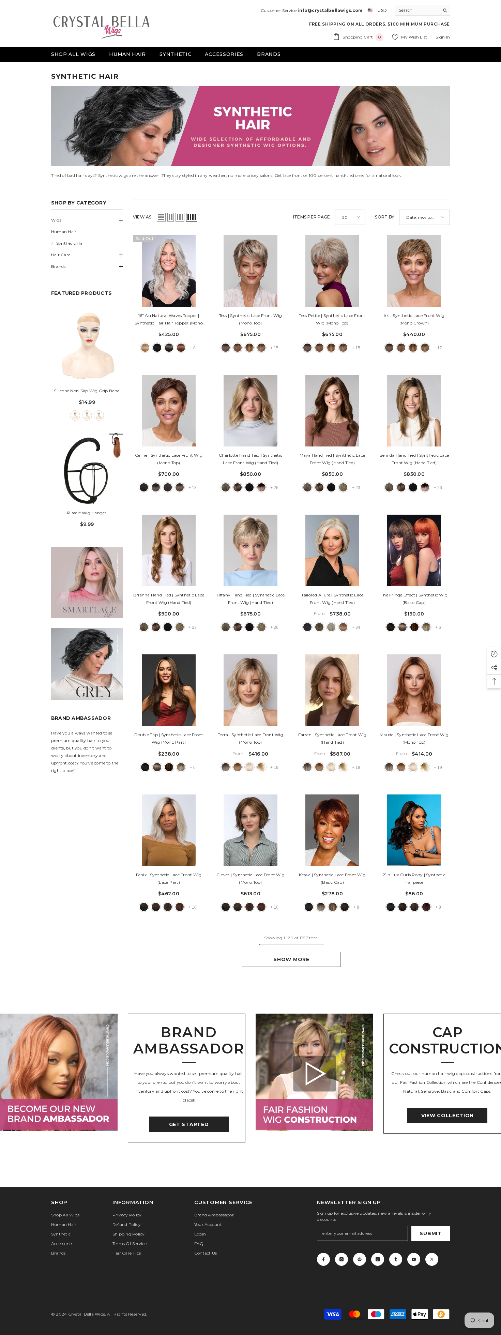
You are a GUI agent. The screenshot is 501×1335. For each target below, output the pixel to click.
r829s (414, 627)
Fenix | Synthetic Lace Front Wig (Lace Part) (169, 878)
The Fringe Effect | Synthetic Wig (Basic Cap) (414, 598)
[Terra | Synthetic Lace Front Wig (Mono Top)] (250, 690)
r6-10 (156, 907)
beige (75, 415)
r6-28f (168, 907)
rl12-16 (343, 627)
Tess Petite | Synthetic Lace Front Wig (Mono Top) (332, 319)
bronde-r (226, 767)
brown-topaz (237, 767)
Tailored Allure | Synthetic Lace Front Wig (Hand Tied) (332, 598)
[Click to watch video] (314, 1073)
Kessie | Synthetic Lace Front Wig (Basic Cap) (332, 878)
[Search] (422, 10)
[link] (87, 582)
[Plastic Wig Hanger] (87, 468)
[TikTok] (377, 1259)
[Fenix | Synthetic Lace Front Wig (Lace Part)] (168, 830)
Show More (291, 959)
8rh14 (261, 348)
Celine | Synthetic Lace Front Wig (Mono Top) (168, 459)
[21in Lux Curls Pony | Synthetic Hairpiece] (414, 830)
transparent (99, 415)
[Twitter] (431, 1259)
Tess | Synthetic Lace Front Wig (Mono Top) (250, 319)
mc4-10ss (414, 907)
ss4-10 (402, 627)
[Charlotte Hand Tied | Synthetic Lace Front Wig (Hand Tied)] (250, 410)
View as (142, 216)
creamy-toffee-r (261, 767)
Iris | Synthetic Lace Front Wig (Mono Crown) (414, 319)
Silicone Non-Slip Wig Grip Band (87, 390)
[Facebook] (323, 1259)
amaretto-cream (237, 487)
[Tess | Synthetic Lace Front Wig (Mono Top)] (250, 271)
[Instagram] (341, 1259)
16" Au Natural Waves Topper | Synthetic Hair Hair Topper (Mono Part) (169, 320)
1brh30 (144, 487)
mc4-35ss (426, 907)
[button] (87, 220)
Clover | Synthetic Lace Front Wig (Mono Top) (250, 878)
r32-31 (181, 348)
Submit (430, 1233)
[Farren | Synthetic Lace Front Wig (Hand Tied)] (332, 690)
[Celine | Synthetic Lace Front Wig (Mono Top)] (168, 410)
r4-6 (144, 907)
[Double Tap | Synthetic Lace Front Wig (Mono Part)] (168, 690)
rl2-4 (307, 627)
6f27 (249, 348)
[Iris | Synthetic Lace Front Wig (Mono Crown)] (414, 271)
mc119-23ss (321, 907)
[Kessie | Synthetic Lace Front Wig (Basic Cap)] (332, 830)
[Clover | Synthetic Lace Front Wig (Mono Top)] (250, 830)
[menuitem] (87, 220)
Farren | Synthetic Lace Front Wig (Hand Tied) (332, 738)
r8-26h (179, 907)
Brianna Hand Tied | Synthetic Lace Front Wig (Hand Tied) (168, 598)
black (249, 487)
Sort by (384, 216)
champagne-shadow (261, 487)
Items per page (311, 216)
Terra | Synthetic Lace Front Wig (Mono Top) (250, 738)
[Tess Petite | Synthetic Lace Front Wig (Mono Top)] (332, 271)
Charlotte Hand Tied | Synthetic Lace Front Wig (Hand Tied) (250, 459)
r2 (157, 348)
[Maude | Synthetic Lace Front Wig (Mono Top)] (414, 690)
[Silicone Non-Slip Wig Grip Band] (87, 346)
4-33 (168, 487)
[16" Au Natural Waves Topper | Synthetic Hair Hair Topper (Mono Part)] (168, 271)
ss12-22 (426, 627)
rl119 (331, 627)
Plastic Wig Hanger (86, 512)
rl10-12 (319, 627)
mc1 (309, 907)
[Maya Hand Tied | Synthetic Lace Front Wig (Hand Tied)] (332, 410)
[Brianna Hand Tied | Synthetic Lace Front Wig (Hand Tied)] (168, 550)
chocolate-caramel (343, 487)
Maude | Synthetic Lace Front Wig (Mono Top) (414, 738)
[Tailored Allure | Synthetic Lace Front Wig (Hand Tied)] (332, 550)
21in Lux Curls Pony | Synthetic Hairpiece (414, 878)
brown (87, 415)
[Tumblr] (395, 1259)
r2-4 (169, 348)
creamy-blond (249, 767)
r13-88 (145, 348)
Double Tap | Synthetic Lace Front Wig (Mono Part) (168, 738)
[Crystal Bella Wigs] (59, 1072)
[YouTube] (413, 1259)
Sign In (443, 37)
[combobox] (417, 10)
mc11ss (333, 907)
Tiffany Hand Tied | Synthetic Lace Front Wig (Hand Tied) (250, 598)
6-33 (237, 348)
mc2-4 (344, 907)
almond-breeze (226, 487)
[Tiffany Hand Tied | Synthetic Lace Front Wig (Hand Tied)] (250, 550)
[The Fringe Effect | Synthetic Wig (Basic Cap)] (414, 550)
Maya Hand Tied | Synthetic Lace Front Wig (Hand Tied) (332, 459)
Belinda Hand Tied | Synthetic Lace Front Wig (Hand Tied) (414, 459)
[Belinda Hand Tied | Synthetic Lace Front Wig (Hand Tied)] (414, 410)
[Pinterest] (359, 1259)
